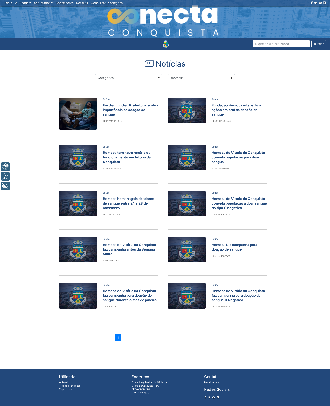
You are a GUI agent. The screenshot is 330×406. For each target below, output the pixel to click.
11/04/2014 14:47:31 (112, 260)
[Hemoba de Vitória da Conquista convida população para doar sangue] (187, 157)
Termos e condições (69, 385)
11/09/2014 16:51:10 (221, 214)
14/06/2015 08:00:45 (221, 121)
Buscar (319, 44)
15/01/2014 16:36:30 (221, 256)
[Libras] (5, 166)
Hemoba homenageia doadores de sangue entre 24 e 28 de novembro (128, 203)
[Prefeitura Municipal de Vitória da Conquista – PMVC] (165, 44)
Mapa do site (66, 389)
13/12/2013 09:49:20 (221, 306)
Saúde (106, 99)
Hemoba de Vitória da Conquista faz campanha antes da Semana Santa (129, 249)
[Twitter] (315, 3)
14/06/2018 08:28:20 (112, 121)
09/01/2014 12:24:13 (112, 306)
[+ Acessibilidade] (5, 186)
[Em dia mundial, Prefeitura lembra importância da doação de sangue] (78, 114)
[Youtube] (320, 3)
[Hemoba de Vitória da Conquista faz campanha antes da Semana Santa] (78, 249)
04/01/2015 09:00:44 (221, 168)
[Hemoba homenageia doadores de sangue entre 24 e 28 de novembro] (78, 203)
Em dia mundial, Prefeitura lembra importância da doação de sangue (130, 109)
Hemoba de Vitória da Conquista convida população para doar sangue (238, 157)
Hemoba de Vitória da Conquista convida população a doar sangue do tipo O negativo (239, 203)
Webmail (63, 382)
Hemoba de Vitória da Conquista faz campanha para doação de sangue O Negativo (238, 295)
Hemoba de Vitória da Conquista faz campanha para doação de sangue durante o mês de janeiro (130, 295)
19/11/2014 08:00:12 (112, 214)
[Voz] (5, 176)
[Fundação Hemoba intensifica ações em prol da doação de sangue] (187, 110)
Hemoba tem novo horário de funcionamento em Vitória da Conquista (127, 157)
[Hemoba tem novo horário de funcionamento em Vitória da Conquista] (78, 157)
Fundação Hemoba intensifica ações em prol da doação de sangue (236, 109)
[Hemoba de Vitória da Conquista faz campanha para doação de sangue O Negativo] (187, 296)
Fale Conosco (211, 382)
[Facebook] (312, 3)
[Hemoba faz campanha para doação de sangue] (187, 249)
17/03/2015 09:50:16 (112, 168)
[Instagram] (324, 3)
